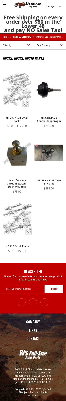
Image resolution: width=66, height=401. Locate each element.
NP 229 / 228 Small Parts (17, 119)
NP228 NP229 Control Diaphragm (49, 119)
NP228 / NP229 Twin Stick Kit (49, 182)
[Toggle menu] (4, 4)
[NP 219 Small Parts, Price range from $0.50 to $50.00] (17, 218)
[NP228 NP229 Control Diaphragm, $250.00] (49, 89)
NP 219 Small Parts (17, 246)
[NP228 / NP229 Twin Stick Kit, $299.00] (49, 152)
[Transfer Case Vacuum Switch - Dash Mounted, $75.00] (17, 152)
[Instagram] (22, 302)
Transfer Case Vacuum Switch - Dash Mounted (17, 183)
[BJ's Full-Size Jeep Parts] (28, 5)
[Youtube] (44, 302)
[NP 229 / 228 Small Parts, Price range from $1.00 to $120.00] (17, 89)
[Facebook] (33, 302)
